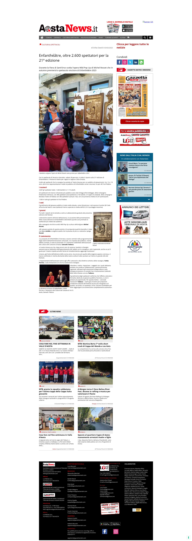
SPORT (101, 37)
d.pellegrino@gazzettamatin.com (77, 491)
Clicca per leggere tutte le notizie (133, 45)
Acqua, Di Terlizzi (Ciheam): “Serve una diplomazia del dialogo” (139, 177)
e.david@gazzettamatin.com (76, 486)
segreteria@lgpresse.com (111, 475)
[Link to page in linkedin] (135, 62)
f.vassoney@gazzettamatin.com (77, 513)
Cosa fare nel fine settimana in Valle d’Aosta (55, 436)
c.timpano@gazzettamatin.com (77, 497)
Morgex (94, 404)
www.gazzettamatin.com (50, 473)
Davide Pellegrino (61, 404)
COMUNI (49, 37)
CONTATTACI (71, 528)
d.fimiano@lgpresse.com (107, 496)
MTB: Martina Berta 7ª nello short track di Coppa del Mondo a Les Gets (94, 345)
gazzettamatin (62, 358)
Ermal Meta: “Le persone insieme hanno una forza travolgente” (138, 165)
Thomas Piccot (100, 358)
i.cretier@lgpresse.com (106, 493)
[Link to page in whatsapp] (141, 62)
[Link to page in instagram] (124, 62)
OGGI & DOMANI (45, 341)
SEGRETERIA (71, 516)
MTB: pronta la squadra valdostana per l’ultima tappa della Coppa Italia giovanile (55, 391)
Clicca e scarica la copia (135, 121)
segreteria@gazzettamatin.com (55, 509)
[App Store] (127, 30)
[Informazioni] (128, 37)
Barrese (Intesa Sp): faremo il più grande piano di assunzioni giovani (140, 189)
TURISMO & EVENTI (111, 37)
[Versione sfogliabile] (113, 27)
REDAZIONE (46, 503)
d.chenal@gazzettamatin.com (76, 480)
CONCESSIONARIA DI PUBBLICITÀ (110, 464)
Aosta (54, 449)
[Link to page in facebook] (119, 62)
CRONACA (57, 37)
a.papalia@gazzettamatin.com (76, 502)
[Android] (127, 26)
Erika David (98, 47)
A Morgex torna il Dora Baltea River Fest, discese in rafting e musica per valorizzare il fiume (94, 391)
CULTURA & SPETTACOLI (71, 37)
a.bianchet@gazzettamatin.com (77, 475)
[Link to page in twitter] (130, 62)
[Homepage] (42, 37)
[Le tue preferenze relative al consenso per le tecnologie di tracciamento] (188, 537)
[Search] (144, 37)
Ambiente (83, 386)
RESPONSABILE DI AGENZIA (108, 478)
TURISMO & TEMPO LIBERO (48, 432)
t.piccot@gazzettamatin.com (76, 507)
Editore (45, 476)
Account (102, 485)
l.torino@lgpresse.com (106, 489)
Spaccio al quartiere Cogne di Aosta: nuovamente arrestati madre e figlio (94, 436)
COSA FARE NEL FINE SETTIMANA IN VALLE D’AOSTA (54, 345)
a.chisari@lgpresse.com (111, 482)
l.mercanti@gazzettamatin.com (77, 468)
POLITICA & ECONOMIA (88, 37)
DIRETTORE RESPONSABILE (76, 464)
